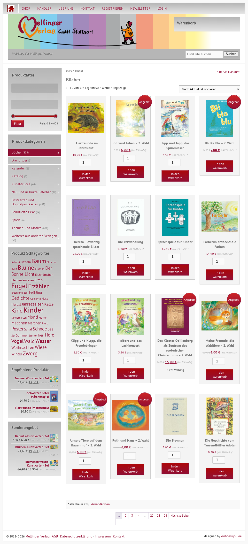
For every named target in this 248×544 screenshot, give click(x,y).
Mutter (43, 317)
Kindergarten (19, 317)
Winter (16, 354)
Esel (25, 292)
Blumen (40, 268)
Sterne (33, 335)
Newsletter (140, 8)
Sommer (22, 335)
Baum (38, 261)
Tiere (49, 335)
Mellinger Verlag (37, 536)
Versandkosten (100, 504)
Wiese (41, 347)
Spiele (16, 220)
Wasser (43, 340)
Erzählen (39, 286)
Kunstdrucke (21, 184)
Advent (15, 262)
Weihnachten (22, 347)
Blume (26, 267)
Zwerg (30, 353)
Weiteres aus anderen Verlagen (34, 236)
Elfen (39, 280)
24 (165, 515)
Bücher (17, 152)
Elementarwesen (22, 280)
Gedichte (20, 298)
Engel (19, 286)
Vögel (17, 340)
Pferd (45, 323)
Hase (45, 298)
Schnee (40, 329)
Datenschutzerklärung (76, 536)
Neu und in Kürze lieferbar (31, 192)
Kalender (18, 168)
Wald (29, 341)
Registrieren (112, 8)
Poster (17, 329)
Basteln (26, 262)
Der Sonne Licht (31, 271)
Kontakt (87, 8)
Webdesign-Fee (231, 536)
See (51, 329)
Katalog (17, 176)
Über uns (65, 8)
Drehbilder (19, 160)
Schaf (28, 329)
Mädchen (19, 323)
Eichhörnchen (44, 274)
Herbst (16, 304)
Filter (17, 124)
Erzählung (17, 292)
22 (152, 515)
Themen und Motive (26, 228)
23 (158, 515)
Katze (49, 303)
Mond (32, 317)
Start (69, 70)
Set (13, 335)
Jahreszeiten (33, 304)
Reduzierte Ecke (23, 212)
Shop (26, 8)
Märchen (34, 323)
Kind (17, 310)
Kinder (33, 309)
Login (162, 8)
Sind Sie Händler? (228, 72)
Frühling (35, 292)
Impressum (103, 536)
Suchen (231, 54)
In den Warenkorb (86, 176)
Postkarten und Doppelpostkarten (25, 202)
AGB (55, 536)
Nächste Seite (179, 517)
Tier (40, 335)
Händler (44, 8)
